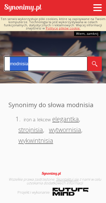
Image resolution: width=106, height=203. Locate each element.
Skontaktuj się (67, 179)
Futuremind (70, 192)
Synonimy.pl (23, 8)
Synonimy (53, 173)
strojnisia (30, 129)
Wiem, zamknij (87, 33)
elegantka (65, 119)
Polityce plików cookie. (63, 28)
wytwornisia (65, 129)
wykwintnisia (35, 140)
